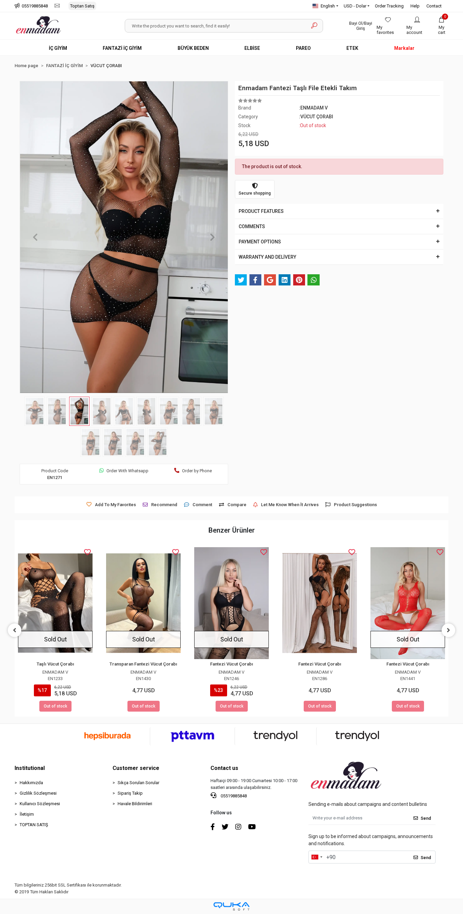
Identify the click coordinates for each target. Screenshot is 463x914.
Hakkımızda (31, 782)
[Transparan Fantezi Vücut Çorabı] (143, 603)
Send (426, 818)
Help (415, 5)
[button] (441, 26)
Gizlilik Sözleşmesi (38, 793)
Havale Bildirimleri (135, 803)
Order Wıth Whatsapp (127, 470)
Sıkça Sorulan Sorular (138, 782)
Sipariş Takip (130, 793)
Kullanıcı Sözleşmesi (40, 803)
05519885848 (233, 795)
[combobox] (316, 857)
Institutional (30, 768)
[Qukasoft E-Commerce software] (231, 906)
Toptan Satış (82, 5)
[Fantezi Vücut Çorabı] (231, 603)
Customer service (136, 768)
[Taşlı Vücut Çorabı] (55, 603)
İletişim (27, 814)
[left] (14, 630)
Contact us (224, 768)
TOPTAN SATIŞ (34, 824)
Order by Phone (197, 470)
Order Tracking (389, 5)
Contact (434, 5)
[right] (448, 630)
